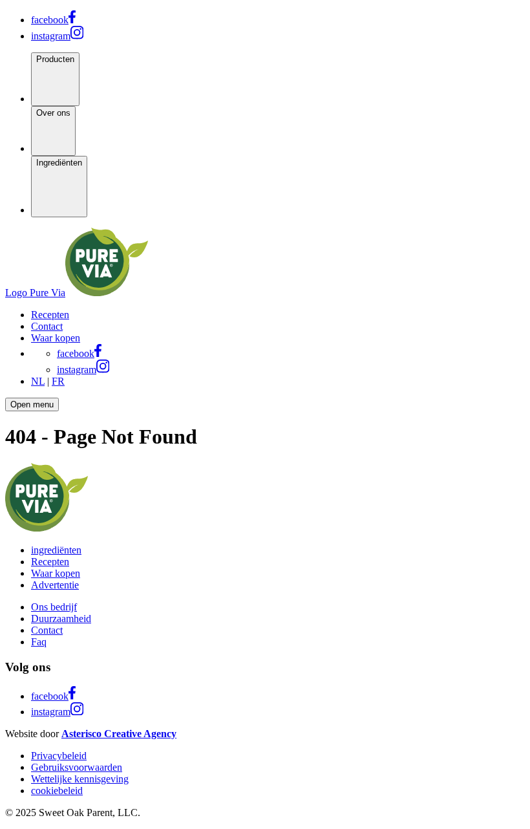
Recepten (50, 561)
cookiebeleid (57, 790)
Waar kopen (55, 573)
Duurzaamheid (61, 618)
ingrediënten (56, 549)
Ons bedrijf (54, 606)
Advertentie (55, 584)
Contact (47, 630)
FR (58, 381)
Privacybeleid (59, 755)
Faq (39, 641)
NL (38, 381)
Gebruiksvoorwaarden (76, 767)
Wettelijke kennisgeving (80, 778)
